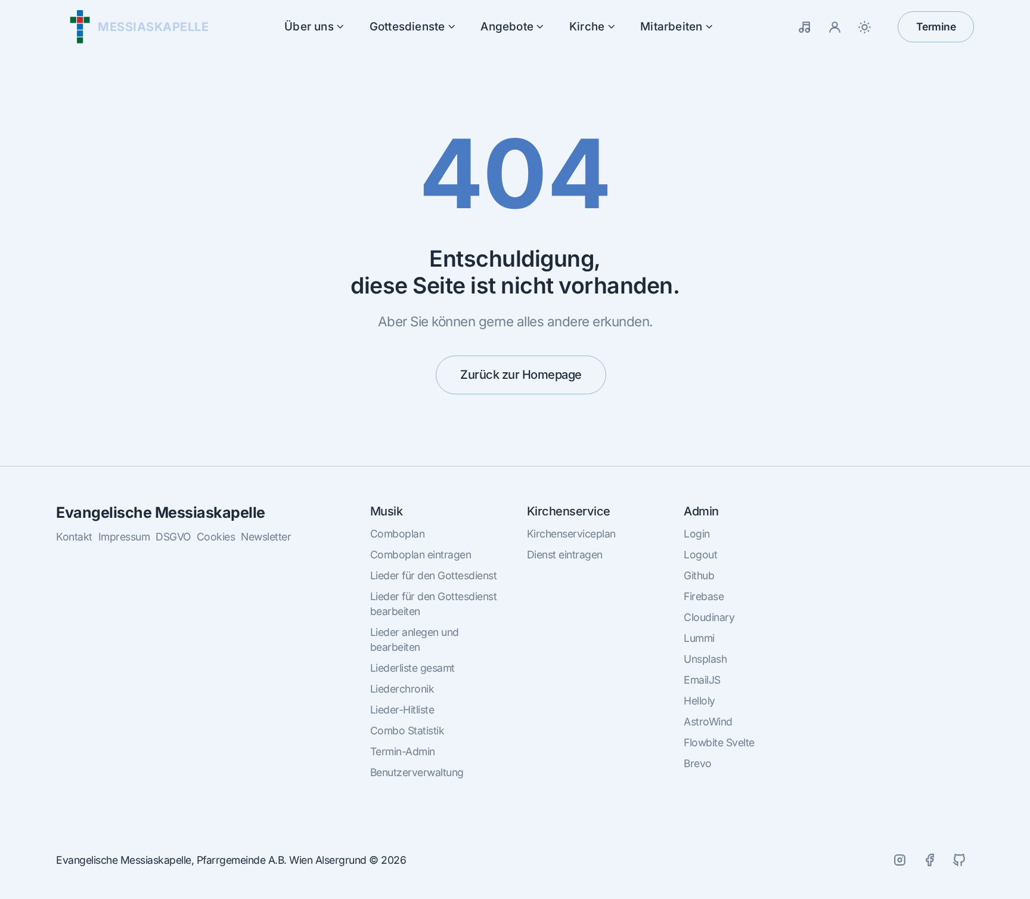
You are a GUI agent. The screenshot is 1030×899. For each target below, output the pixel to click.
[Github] (959, 860)
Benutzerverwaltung (417, 772)
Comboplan (397, 533)
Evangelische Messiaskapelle (160, 512)
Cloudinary (709, 617)
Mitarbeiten (671, 26)
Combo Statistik (407, 730)
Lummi (699, 638)
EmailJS (702, 680)
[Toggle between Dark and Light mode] (865, 27)
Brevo (698, 763)
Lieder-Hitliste (402, 709)
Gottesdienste (407, 26)
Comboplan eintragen (420, 554)
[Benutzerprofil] (835, 27)
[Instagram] (899, 860)
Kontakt (74, 536)
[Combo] (805, 27)
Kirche (586, 26)
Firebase (704, 596)
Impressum (124, 536)
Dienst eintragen (565, 554)
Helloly (699, 700)
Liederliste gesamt (412, 668)
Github (699, 575)
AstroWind (708, 721)
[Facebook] (929, 860)
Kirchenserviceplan (571, 533)
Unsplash (705, 659)
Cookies (216, 536)
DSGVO (173, 536)
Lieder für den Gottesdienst (433, 575)
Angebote (506, 26)
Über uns (309, 26)
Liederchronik (402, 688)
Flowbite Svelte (719, 742)
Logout (700, 554)
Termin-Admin (402, 751)
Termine (936, 26)
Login (697, 533)
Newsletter (266, 536)
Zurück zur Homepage (521, 374)
